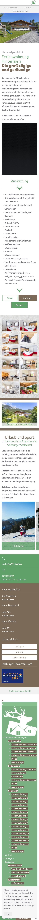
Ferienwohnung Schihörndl (23, 769)
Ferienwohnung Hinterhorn (24, 755)
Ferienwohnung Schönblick (24, 751)
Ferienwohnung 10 (20, 826)
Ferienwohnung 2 (19, 797)
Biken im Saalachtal (20, 872)
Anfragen (27, 298)
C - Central (13, 790)
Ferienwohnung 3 (19, 801)
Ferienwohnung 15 (20, 844)
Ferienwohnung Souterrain (23, 780)
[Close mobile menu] (2, 704)
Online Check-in (19, 658)
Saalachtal (9, 862)
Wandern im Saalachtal (21, 869)
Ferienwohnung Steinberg (23, 748)
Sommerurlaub (15, 865)
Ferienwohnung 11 (20, 830)
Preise (10, 298)
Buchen (19, 305)
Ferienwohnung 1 (19, 794)
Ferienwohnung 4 (19, 805)
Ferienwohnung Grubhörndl (24, 744)
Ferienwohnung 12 (20, 833)
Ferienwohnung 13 (20, 837)
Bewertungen (17, 762)
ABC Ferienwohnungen (15, 737)
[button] (10, 325)
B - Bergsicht (14, 766)
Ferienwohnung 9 (19, 822)
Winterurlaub (14, 879)
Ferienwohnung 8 (19, 819)
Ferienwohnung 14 (20, 840)
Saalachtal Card (18, 876)
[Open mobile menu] (2, 700)
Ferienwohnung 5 (19, 808)
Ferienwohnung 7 (19, 815)
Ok (7, 914)
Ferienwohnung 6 (19, 812)
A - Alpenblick (14, 741)
